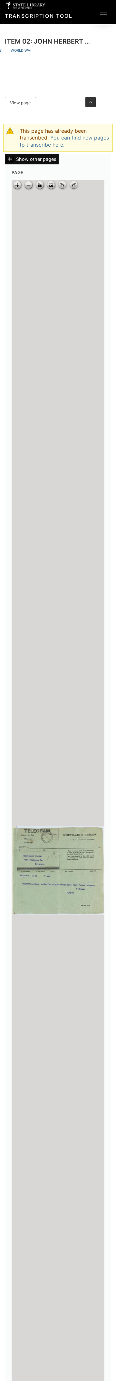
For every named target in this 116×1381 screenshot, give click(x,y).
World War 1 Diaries (30, 50)
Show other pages (36, 159)
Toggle (90, 102)
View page (23, 102)
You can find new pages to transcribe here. (64, 141)
